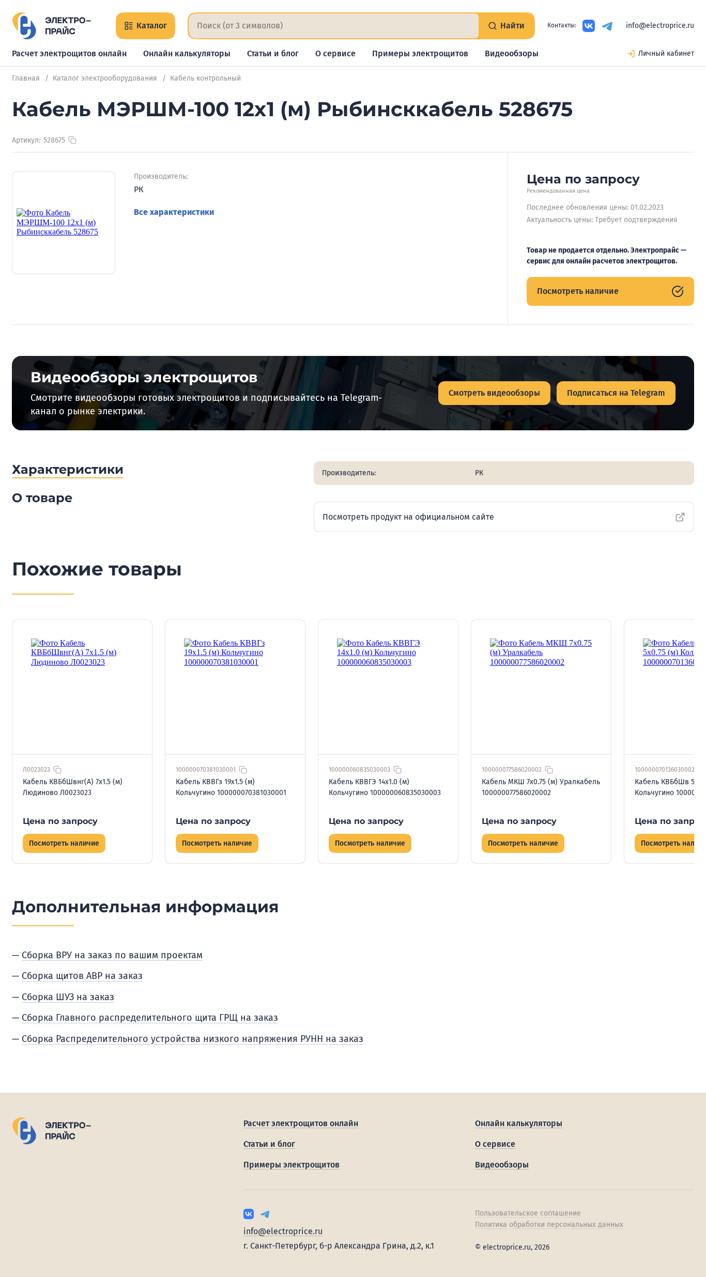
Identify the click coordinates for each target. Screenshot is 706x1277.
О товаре (42, 497)
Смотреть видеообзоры (494, 393)
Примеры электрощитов (420, 53)
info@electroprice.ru (660, 25)
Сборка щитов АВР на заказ (82, 976)
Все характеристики (174, 212)
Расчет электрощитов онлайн (69, 53)
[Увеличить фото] (63, 223)
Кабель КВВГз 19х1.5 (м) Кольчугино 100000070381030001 (231, 787)
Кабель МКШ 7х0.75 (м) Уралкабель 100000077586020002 (541, 787)
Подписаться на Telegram (616, 393)
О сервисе (335, 53)
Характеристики (68, 469)
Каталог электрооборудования (105, 78)
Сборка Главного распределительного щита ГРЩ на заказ (150, 1017)
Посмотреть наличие (578, 291)
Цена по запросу (60, 821)
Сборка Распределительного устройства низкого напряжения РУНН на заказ (192, 1039)
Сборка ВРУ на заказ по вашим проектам (112, 955)
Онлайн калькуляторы (187, 53)
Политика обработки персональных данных (549, 1224)
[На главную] (51, 25)
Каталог (151, 25)
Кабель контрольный (205, 78)
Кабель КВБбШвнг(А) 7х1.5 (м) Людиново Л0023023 (72, 787)
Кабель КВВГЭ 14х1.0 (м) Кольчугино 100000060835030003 (385, 787)
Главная (26, 78)
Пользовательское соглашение (528, 1213)
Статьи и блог (273, 53)
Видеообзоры (512, 53)
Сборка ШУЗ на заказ (68, 997)
